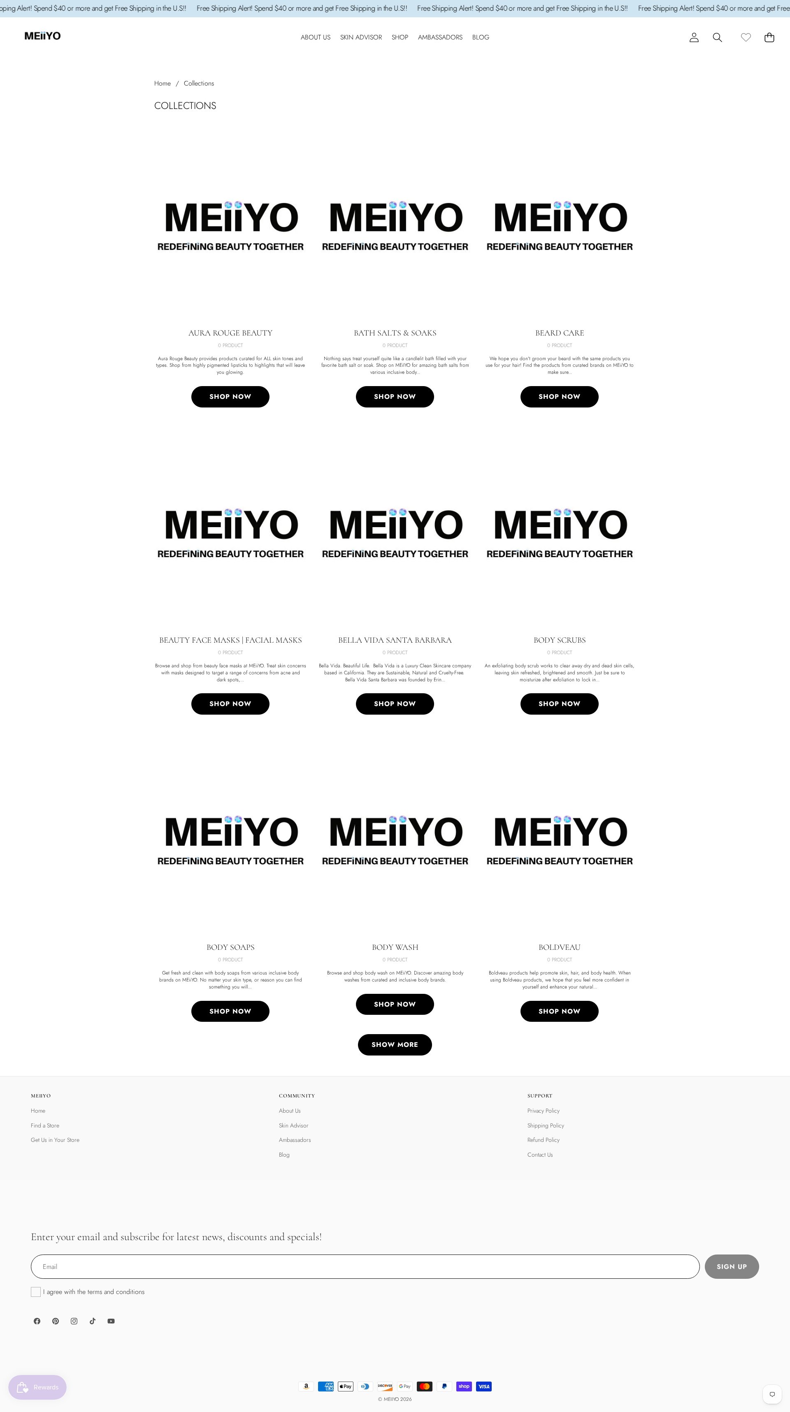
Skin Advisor (294, 1125)
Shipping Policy (545, 1125)
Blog (284, 1154)
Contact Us (540, 1154)
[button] (717, 37)
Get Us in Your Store (55, 1140)
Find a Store (45, 1125)
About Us (290, 1110)
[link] (746, 37)
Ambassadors (295, 1140)
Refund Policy (543, 1140)
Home (38, 1110)
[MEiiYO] (42, 37)
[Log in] (694, 37)
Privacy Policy (543, 1110)
